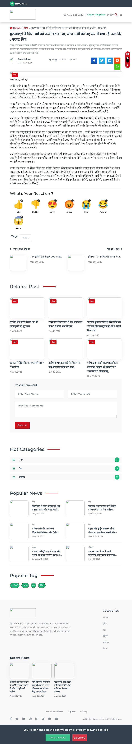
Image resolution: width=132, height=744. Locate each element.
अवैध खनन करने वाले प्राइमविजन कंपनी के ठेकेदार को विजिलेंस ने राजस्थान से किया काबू (102, 367)
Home (16, 28)
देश (20, 468)
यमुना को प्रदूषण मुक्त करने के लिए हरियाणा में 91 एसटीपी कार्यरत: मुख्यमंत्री (102, 510)
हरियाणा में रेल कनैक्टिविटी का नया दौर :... (104, 256)
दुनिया (105, 623)
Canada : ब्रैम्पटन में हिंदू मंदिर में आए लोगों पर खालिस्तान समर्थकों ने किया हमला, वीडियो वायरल (66, 3)
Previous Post (21, 248)
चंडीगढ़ (41, 585)
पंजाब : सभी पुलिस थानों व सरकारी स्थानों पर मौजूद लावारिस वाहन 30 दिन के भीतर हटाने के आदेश (46, 555)
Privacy (83, 711)
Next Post (113, 248)
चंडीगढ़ (26, 237)
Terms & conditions (54, 711)
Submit (22, 425)
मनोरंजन (106, 642)
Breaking (21, 3)
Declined (79, 737)
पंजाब (26, 28)
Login (90, 14)
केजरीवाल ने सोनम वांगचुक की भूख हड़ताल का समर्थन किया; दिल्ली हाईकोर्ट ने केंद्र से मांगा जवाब (46, 510)
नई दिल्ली (14, 585)
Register (100, 14)
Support (72, 711)
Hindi (108, 14)
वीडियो (105, 636)
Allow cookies (58, 737)
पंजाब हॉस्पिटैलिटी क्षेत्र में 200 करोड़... (46, 256)
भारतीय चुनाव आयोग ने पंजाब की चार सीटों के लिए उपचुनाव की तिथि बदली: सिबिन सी (104, 326)
